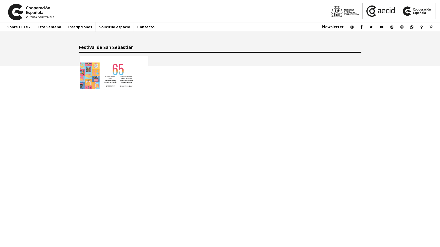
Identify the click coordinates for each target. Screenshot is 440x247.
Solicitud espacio (114, 27)
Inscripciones (80, 27)
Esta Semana (49, 27)
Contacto (145, 27)
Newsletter (333, 26)
